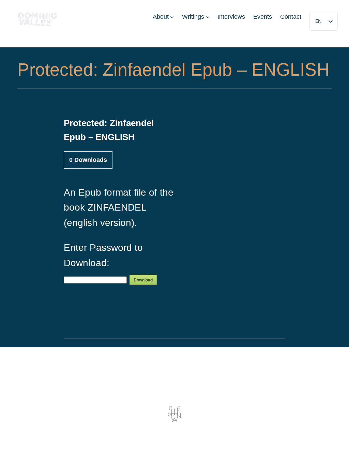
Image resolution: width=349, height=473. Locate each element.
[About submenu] (172, 17)
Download (143, 280)
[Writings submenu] (208, 17)
